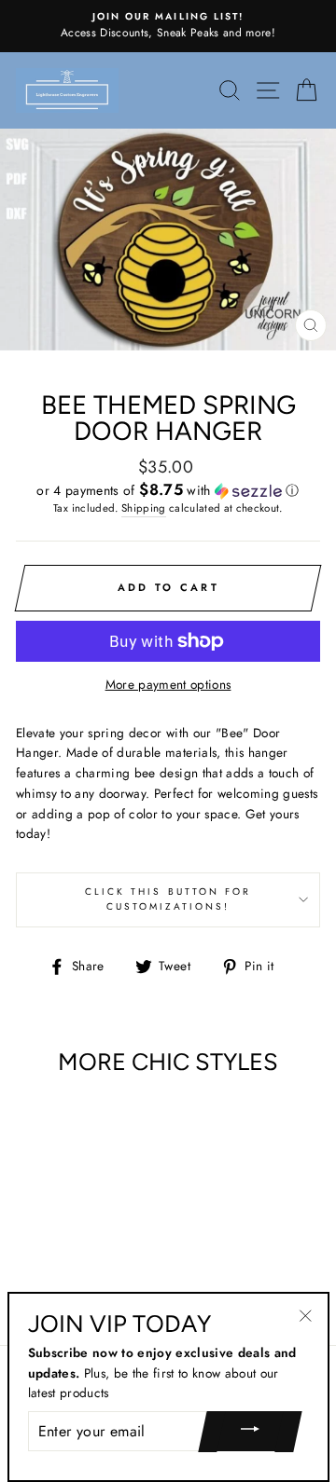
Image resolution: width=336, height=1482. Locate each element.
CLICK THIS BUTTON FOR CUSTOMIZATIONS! (168, 899)
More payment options (168, 684)
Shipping (143, 508)
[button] (168, 490)
